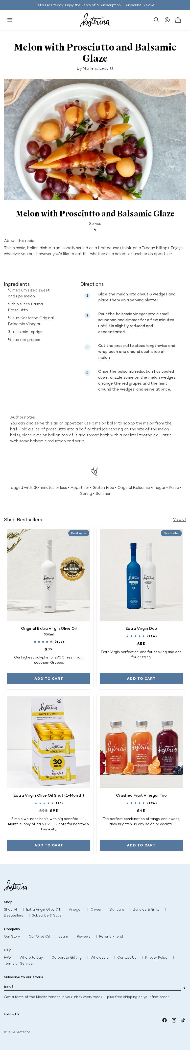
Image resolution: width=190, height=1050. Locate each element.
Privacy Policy (156, 957)
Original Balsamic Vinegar (141, 487)
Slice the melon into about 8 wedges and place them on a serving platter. (136, 297)
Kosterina (23, 1032)
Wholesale (100, 957)
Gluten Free (103, 487)
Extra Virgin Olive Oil (43, 909)
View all (179, 519)
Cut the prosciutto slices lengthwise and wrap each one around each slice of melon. (136, 351)
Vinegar (75, 909)
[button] (9, 19)
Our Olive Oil (39, 936)
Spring (86, 493)
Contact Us (127, 957)
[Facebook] (164, 1020)
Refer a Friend (111, 936)
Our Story (12, 936)
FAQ (7, 957)
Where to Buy (31, 957)
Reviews (84, 936)
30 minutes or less (50, 487)
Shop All (11, 909)
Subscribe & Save (139, 5)
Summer (102, 493)
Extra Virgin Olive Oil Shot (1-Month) (48, 795)
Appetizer (80, 487)
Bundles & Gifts (146, 909)
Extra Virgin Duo (141, 628)
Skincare (117, 909)
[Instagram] (174, 1020)
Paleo (174, 487)
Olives (96, 909)
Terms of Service (18, 963)
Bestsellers (13, 915)
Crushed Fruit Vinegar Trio (141, 795)
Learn (63, 936)
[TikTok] (183, 1020)
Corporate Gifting (66, 957)
